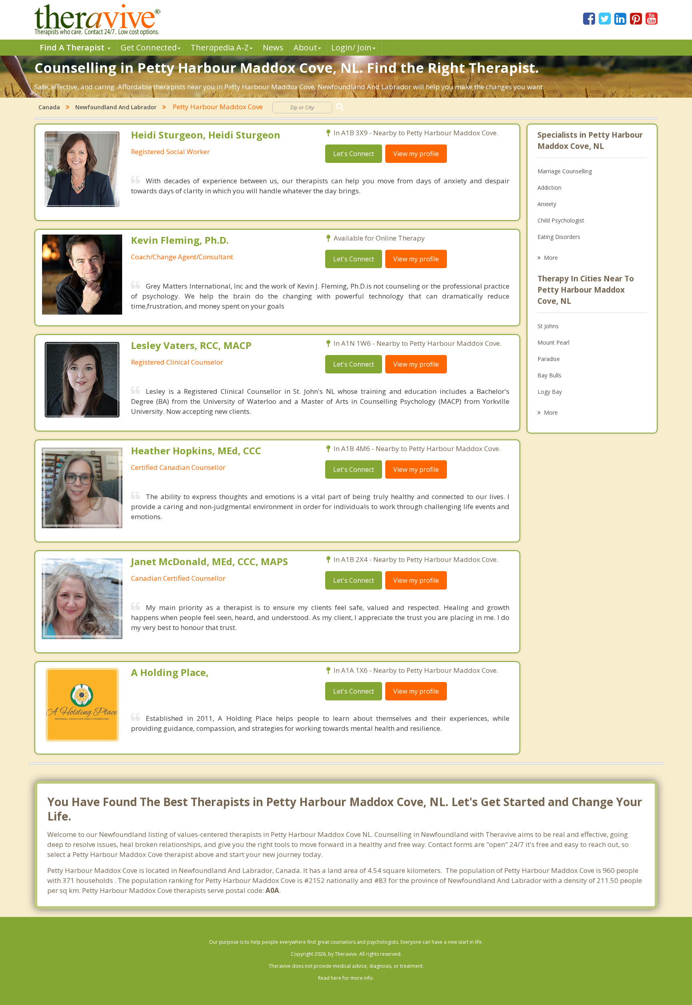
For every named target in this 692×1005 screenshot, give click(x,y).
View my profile (416, 153)
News (273, 47)
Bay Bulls (549, 375)
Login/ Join (351, 47)
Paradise (548, 359)
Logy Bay (549, 391)
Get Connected (149, 47)
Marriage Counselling (564, 171)
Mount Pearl (553, 342)
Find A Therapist (73, 47)
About (305, 47)
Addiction (549, 187)
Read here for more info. (346, 978)
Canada (49, 107)
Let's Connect (353, 153)
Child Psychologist (560, 220)
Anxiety (546, 204)
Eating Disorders (558, 237)
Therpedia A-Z (220, 47)
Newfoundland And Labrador (116, 107)
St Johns (548, 326)
